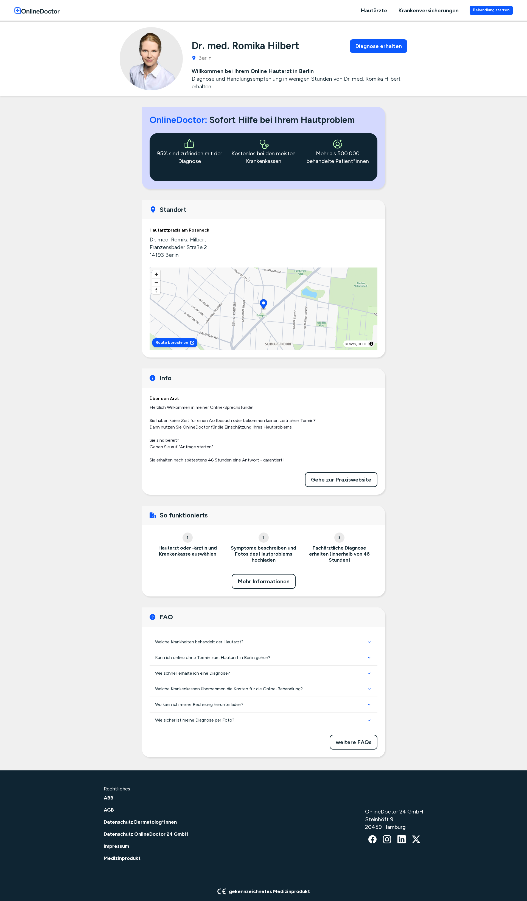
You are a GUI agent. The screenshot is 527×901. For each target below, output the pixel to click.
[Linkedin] (401, 839)
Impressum (116, 846)
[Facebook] (372, 839)
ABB (108, 798)
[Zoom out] (156, 282)
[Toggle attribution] (371, 343)
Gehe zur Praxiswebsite (341, 479)
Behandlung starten (491, 10)
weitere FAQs (353, 742)
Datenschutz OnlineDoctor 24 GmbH (146, 834)
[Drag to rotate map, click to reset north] (156, 290)
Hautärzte (374, 10)
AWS (352, 343)
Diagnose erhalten (378, 46)
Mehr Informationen (264, 581)
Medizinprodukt (122, 858)
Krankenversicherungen (428, 10)
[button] (263, 305)
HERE (362, 343)
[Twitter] (416, 839)
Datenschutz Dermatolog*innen (140, 822)
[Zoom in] (156, 274)
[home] (37, 10)
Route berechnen (172, 342)
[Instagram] (387, 839)
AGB (109, 810)
